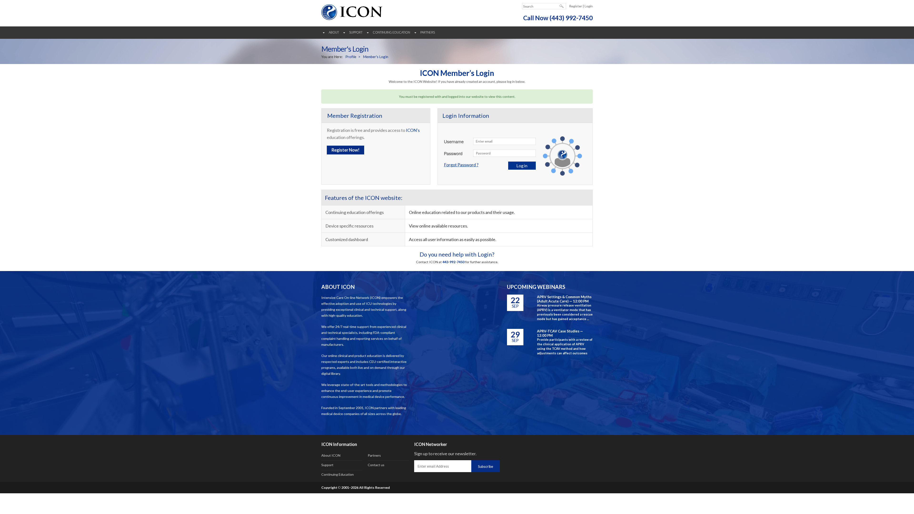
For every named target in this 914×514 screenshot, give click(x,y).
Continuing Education (391, 32)
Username (454, 141)
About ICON (330, 455)
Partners (427, 32)
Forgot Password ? (461, 164)
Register (575, 6)
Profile (350, 56)
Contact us (376, 465)
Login (589, 6)
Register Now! (345, 150)
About (334, 32)
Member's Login (375, 56)
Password (453, 153)
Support (356, 32)
